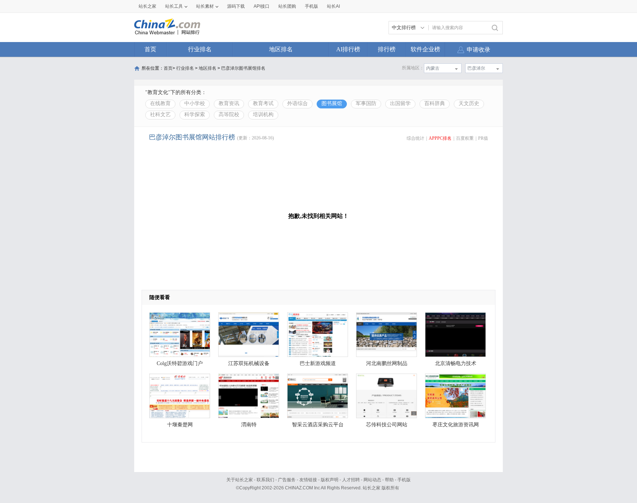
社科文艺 (160, 114)
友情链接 (308, 479)
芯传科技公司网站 (386, 424)
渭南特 (249, 424)
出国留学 (400, 103)
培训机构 (263, 114)
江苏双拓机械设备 (248, 363)
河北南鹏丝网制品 (386, 363)
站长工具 (174, 6)
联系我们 (265, 479)
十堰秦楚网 (180, 424)
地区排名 (281, 49)
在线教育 (160, 103)
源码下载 (236, 6)
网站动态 (372, 479)
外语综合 (297, 103)
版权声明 (329, 479)
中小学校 (194, 103)
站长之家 (147, 6)
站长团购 (287, 6)
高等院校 (229, 114)
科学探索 (194, 114)
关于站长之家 (239, 479)
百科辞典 (434, 103)
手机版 (404, 479)
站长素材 (205, 6)
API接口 (261, 6)
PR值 (483, 138)
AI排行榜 (348, 49)
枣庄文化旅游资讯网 (455, 424)
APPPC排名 (440, 138)
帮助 (389, 479)
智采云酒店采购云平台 (318, 424)
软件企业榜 (425, 49)
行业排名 (200, 49)
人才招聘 (351, 479)
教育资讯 (229, 103)
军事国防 (366, 103)
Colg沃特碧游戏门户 (180, 363)
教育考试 (263, 103)
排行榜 (387, 49)
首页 (150, 49)
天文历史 (469, 103)
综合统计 (415, 138)
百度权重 (465, 138)
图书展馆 (331, 103)
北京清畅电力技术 (455, 363)
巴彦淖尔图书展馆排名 (243, 68)
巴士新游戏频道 (318, 363)
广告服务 (287, 479)
